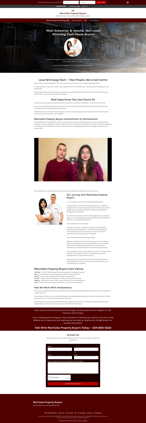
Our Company (94, 20)
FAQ (85, 20)
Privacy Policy (98, 413)
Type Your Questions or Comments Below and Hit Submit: (65, 361)
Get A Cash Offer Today (50, 413)
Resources (90, 413)
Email (76, 355)
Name (50, 346)
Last (75, 352)
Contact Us (85, 6)
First (49, 352)
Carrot (85, 420)
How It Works (77, 20)
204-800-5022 (61, 6)
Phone (50, 355)
